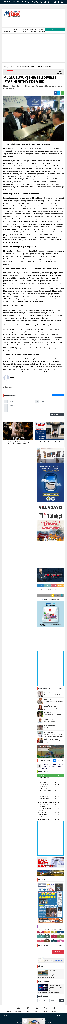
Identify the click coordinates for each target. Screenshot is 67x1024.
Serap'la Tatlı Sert (50, 706)
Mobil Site (8, 1011)
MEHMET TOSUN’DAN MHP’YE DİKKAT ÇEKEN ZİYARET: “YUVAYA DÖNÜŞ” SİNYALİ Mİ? (51, 766)
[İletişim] (44, 1)
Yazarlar (45, 1011)
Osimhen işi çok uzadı (50, 721)
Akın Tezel (47, 700)
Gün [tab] (54, 760)
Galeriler (28, 1011)
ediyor (11, 151)
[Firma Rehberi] (48, 1)
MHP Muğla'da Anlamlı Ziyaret (26, 2)
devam (6, 151)
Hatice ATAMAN (50, 733)
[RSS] (62, 1)
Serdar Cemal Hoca (51, 693)
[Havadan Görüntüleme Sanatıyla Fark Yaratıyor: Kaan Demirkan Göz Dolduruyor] (43, 973)
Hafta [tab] (58, 760)
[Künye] (58, 1)
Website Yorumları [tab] (58, 395)
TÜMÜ (60, 688)
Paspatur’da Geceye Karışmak (52, 714)
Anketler (54, 1011)
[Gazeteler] (55, 1)
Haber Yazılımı (47, 1022)
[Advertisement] (32, 22)
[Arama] (41, 1)
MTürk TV (59, 1015)
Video (36, 1011)
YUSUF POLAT (49, 719)
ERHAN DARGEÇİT (50, 726)
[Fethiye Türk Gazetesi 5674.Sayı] (50, 903)
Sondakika (18, 1011)
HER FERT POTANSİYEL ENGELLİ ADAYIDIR (52, 742)
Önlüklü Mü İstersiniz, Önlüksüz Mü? (53, 701)
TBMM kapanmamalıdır (50, 728)
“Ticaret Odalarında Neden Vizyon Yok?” (53, 695)
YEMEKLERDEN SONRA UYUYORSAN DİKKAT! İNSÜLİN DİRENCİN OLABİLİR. (53, 735)
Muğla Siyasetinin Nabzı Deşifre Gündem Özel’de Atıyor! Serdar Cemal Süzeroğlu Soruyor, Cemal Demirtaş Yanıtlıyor (50, 989)
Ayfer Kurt (47, 713)
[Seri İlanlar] (51, 1)
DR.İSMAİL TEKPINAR (51, 739)
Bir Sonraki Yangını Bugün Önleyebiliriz (51, 709)
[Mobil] (37, 1)
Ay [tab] (62, 760)
